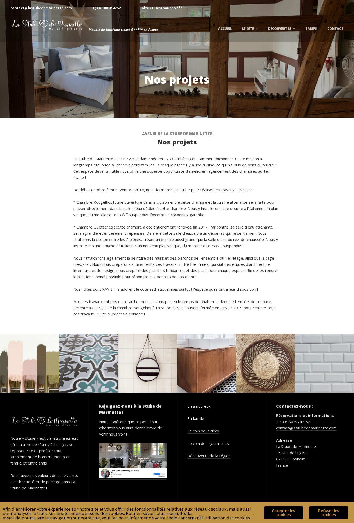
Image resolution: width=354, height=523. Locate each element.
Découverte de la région (209, 455)
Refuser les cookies (328, 513)
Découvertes (279, 28)
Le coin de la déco (203, 430)
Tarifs (311, 28)
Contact (335, 28)
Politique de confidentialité (223, 513)
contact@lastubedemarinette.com (306, 427)
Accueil (225, 28)
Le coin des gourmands (208, 443)
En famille (195, 418)
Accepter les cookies (283, 513)
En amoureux (199, 406)
